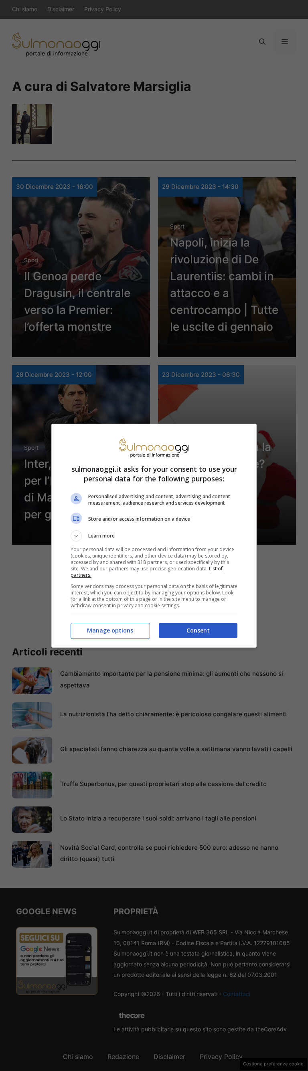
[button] (154, 536)
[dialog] (154, 536)
